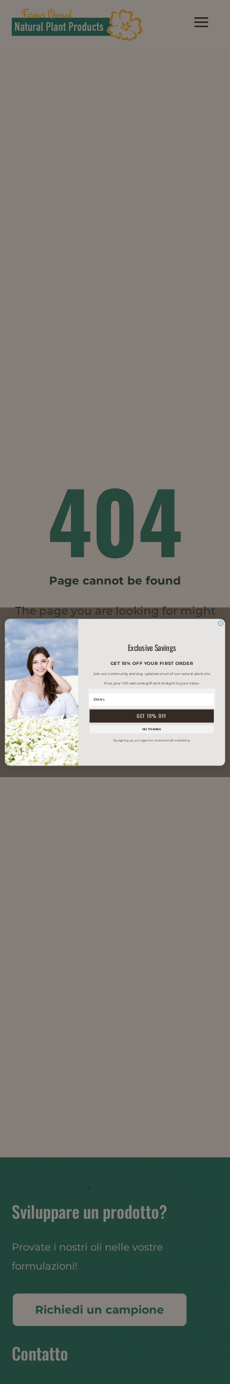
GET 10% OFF (151, 715)
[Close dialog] (220, 623)
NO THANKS (151, 729)
